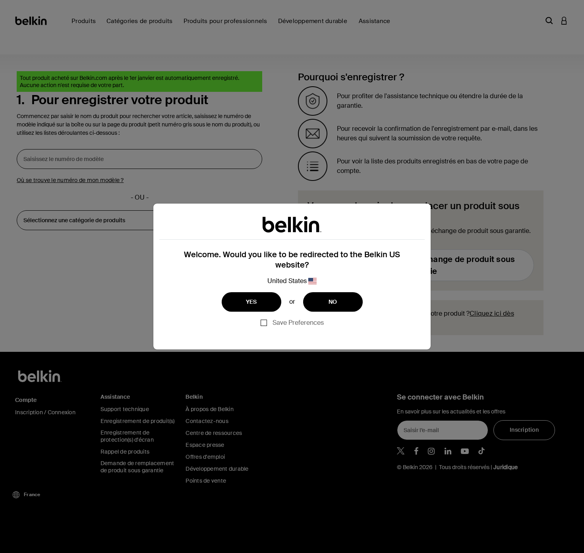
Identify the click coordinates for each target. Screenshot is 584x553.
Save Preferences (298, 322)
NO (333, 301)
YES (251, 301)
